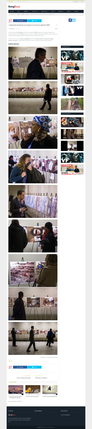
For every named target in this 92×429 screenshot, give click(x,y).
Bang (14, 6)
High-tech (44, 11)
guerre (10, 361)
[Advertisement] (59, 6)
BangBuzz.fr (39, 427)
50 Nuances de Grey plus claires (24, 1)
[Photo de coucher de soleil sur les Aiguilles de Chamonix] (15, 390)
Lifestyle (34, 11)
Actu (52, 11)
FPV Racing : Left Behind (41, 378)
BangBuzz (12, 28)
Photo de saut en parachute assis (50, 396)
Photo (56, 28)
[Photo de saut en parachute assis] (49, 390)
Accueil (12, 11)
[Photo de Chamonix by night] (32, 390)
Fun (18, 11)
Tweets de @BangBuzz (65, 414)
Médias (25, 11)
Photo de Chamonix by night (24, 378)
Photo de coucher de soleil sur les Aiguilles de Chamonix (15, 397)
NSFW (68, 11)
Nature (60, 11)
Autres (76, 11)
